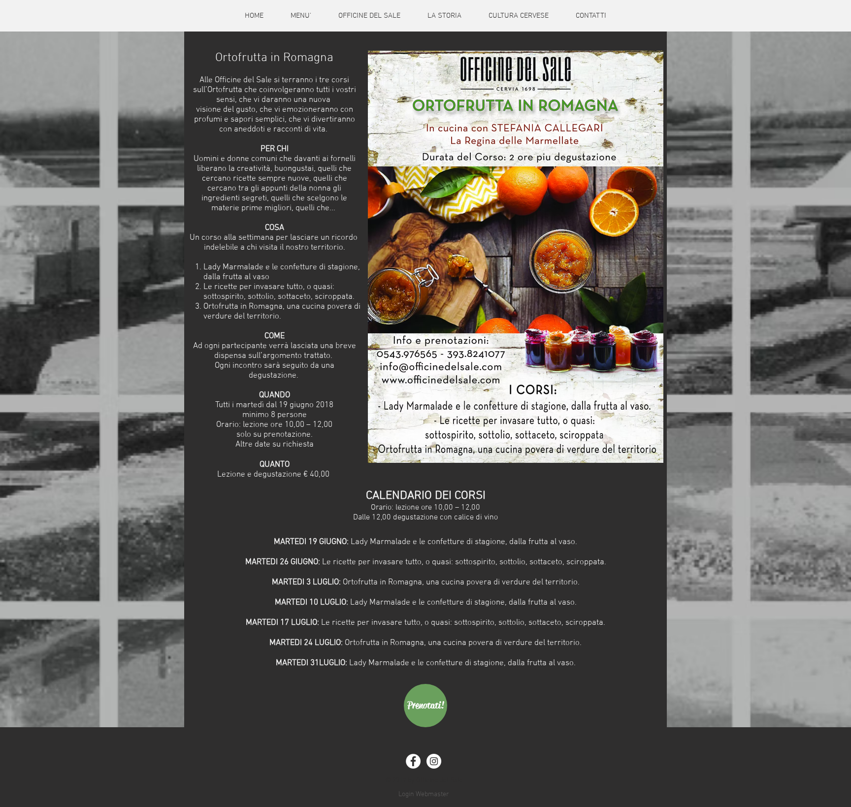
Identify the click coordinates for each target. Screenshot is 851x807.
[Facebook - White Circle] (413, 761)
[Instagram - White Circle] (433, 761)
